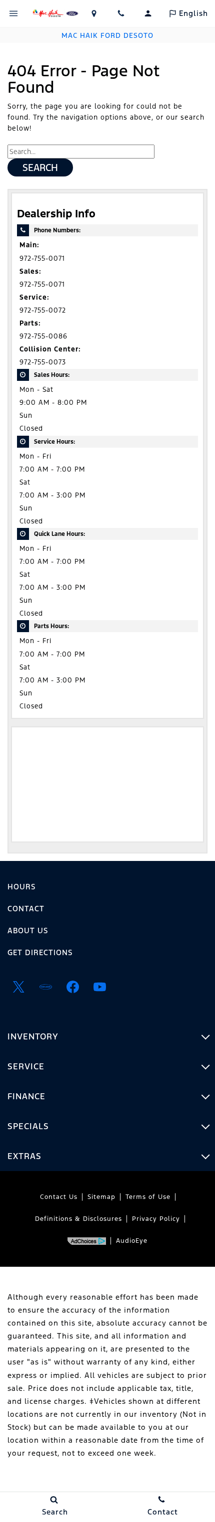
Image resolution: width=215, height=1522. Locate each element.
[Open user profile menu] (148, 13)
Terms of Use (148, 1197)
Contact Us (59, 1197)
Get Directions (40, 952)
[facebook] (73, 987)
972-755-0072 (43, 310)
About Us (28, 930)
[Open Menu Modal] (13, 13)
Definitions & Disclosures (78, 1219)
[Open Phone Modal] (121, 13)
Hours (22, 886)
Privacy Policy (156, 1219)
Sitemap (102, 1197)
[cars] (45, 987)
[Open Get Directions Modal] (94, 13)
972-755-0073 (43, 362)
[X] (19, 987)
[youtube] (99, 987)
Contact (26, 908)
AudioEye (132, 1241)
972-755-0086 (44, 336)
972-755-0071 (42, 258)
